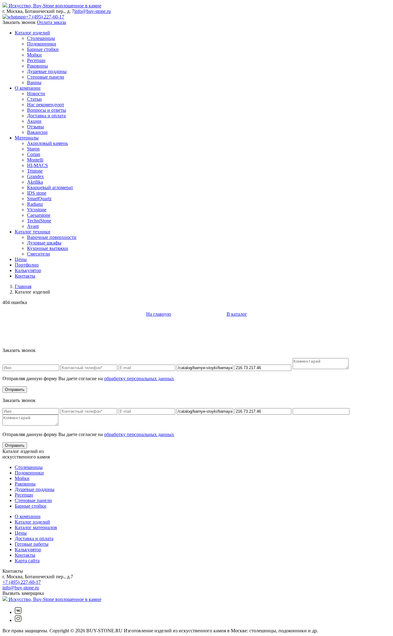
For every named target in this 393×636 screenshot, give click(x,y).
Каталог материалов (36, 527)
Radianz (35, 204)
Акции (34, 121)
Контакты (25, 276)
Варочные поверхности (51, 237)
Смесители (38, 253)
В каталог (237, 314)
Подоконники (41, 43)
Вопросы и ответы (46, 110)
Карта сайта (27, 560)
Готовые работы (32, 544)
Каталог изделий (32, 32)
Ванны (34, 82)
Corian (33, 154)
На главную (158, 314)
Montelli (35, 159)
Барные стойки (43, 49)
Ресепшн (36, 60)
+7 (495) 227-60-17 (45, 16)
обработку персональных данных (139, 378)
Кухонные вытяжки (47, 248)
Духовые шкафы (44, 242)
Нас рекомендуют (45, 104)
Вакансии (37, 132)
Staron (33, 148)
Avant (33, 226)
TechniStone (39, 220)
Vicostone (36, 209)
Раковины (37, 65)
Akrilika (35, 182)
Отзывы (35, 126)
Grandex (35, 176)
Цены (21, 259)
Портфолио (27, 264)
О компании (28, 88)
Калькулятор (28, 270)
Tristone (35, 171)
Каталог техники (32, 231)
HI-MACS (37, 165)
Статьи (34, 99)
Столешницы (41, 38)
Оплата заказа (51, 22)
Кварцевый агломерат (50, 187)
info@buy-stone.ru (92, 11)
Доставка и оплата (46, 115)
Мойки (34, 54)
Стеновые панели (45, 77)
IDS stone (36, 193)
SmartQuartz (39, 198)
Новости (36, 93)
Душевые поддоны (47, 71)
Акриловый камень (47, 143)
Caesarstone (38, 215)
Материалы (27, 137)
